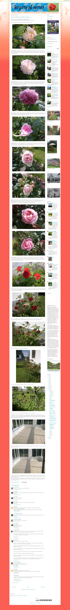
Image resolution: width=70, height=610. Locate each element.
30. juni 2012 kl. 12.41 (16, 499)
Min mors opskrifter (44, 12)
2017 (49, 383)
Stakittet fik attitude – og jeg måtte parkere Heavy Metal (55, 223)
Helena (14, 523)
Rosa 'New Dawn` (54, 232)
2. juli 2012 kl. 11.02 (16, 573)
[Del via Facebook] (25, 482)
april (50, 431)
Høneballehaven (16, 519)
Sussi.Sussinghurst (16, 513)
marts (50, 432)
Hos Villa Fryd (50, 263)
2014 (49, 387)
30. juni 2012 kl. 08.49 (16, 489)
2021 (49, 379)
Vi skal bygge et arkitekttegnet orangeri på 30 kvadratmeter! (55, 87)
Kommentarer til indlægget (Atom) (30, 589)
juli (49, 397)
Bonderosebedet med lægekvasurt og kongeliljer (52, 425)
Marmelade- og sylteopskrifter (35, 12)
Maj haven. (53, 66)
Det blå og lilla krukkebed (52, 422)
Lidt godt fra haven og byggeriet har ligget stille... (52, 413)
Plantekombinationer (26, 12)
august (50, 396)
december (50, 391)
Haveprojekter (20, 12)
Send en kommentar (15, 582)
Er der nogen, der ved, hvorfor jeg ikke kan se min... (52, 421)
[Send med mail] (22, 482)
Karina (14, 501)
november (50, 392)
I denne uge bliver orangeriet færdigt (52, 405)
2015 (49, 386)
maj (49, 430)
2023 (49, 377)
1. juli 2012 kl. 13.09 (16, 521)
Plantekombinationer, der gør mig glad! (52, 416)
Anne (14, 491)
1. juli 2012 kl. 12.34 (16, 517)
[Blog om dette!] (23, 482)
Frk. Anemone (50, 272)
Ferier (49, 12)
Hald (14, 569)
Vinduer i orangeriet (52, 410)
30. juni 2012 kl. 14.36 (16, 504)
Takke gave (54, 264)
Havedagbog (14, 12)
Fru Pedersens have (51, 240)
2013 (49, 388)
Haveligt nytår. (54, 282)
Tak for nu (53, 273)
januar (50, 435)
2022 (49, 378)
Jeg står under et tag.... (52, 411)
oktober (50, 393)
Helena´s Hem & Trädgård (52, 231)
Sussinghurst (50, 250)
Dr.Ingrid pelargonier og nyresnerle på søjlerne (52, 418)
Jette (14, 506)
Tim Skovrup (50, 221)
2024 (49, 375)
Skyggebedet (51, 402)
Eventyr (53, 257)
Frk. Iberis (50, 256)
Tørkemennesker (54, 203)
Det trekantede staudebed (51, 408)
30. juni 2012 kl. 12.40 (16, 494)
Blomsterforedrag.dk (55, 12)
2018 (49, 382)
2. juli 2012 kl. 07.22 (16, 567)
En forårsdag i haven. (55, 73)
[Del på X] (24, 482)
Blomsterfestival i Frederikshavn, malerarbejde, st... (52, 428)
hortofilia (49, 212)
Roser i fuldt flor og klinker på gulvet (52, 400)
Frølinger (53, 53)
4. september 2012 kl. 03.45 (17, 580)
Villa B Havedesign (50, 16)
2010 (49, 438)
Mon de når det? (51, 403)
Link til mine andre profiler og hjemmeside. (54, 242)
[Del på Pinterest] (26, 482)
